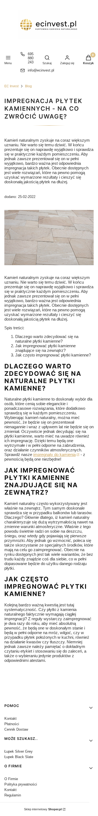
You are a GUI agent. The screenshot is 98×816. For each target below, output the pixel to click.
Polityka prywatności (20, 784)
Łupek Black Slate (18, 757)
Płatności (11, 724)
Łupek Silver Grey (18, 751)
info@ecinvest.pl (41, 70)
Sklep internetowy (43, 809)
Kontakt (10, 718)
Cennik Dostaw (16, 729)
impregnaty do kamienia (54, 454)
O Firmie (11, 779)
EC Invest (11, 86)
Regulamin (12, 795)
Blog (28, 86)
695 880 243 (30, 58)
